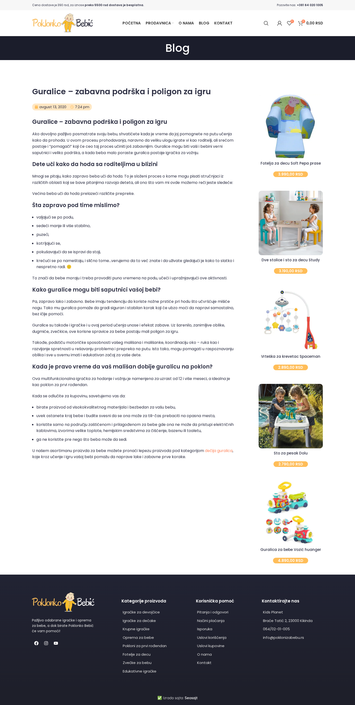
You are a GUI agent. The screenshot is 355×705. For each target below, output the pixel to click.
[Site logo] (62, 22)
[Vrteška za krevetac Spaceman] (291, 319)
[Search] (266, 23)
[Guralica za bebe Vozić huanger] (291, 513)
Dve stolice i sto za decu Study (291, 260)
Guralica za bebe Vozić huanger (290, 549)
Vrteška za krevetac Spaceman (290, 356)
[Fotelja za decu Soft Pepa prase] (291, 126)
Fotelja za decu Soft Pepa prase (291, 163)
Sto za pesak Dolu (291, 453)
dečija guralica (219, 450)
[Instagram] (46, 643)
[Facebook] (36, 643)
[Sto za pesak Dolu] (291, 416)
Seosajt (191, 697)
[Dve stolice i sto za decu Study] (291, 223)
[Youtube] (55, 643)
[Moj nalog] (279, 23)
